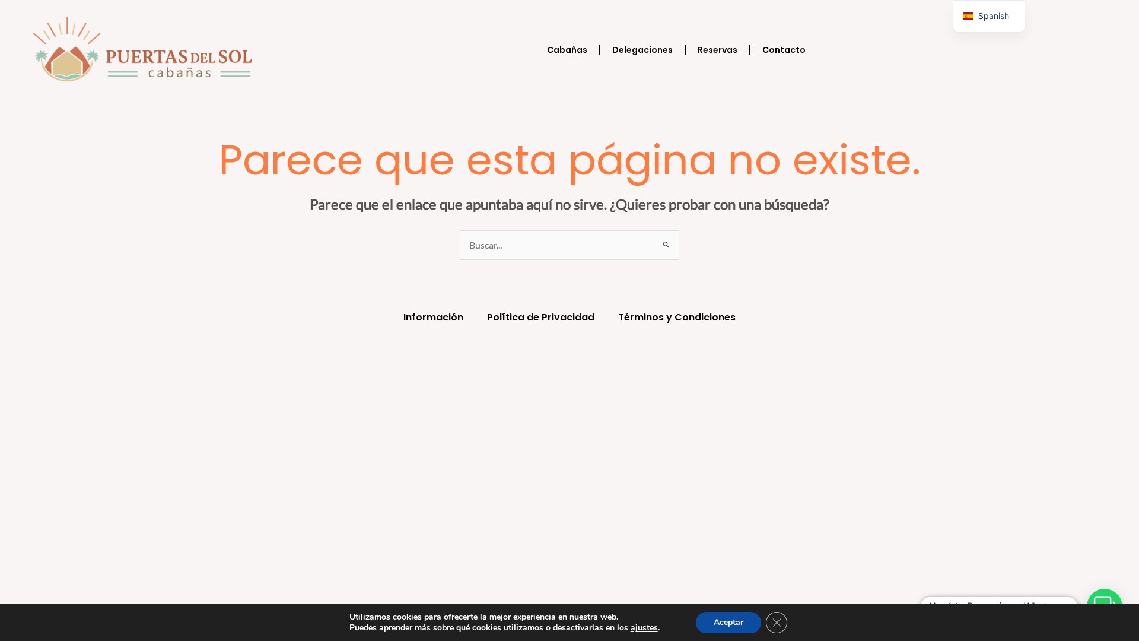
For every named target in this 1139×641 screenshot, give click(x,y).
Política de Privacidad (540, 317)
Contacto (784, 50)
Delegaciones (642, 50)
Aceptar (728, 622)
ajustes (644, 628)
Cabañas (567, 50)
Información (433, 317)
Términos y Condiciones (677, 317)
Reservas (717, 50)
